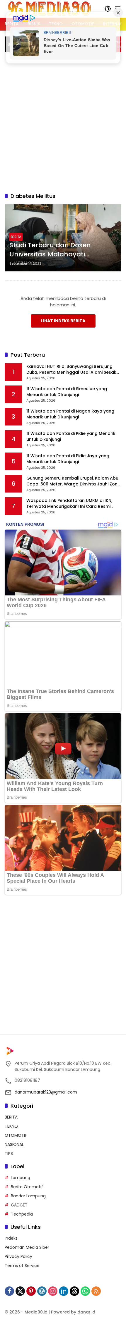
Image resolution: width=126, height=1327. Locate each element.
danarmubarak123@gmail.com (46, 1092)
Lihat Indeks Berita (63, 321)
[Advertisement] (63, 121)
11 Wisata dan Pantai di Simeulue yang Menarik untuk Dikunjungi (66, 392)
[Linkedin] (63, 1291)
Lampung (20, 1178)
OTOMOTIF (16, 1135)
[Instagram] (52, 1291)
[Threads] (74, 1291)
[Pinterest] (31, 1291)
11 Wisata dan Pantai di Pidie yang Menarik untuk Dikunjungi (70, 436)
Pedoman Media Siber (27, 1247)
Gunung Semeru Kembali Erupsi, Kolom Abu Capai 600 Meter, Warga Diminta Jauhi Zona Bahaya (73, 481)
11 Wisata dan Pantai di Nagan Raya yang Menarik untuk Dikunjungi (70, 414)
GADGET (19, 1205)
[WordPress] (42, 1291)
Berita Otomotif (27, 1187)
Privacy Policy (18, 1256)
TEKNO (11, 1126)
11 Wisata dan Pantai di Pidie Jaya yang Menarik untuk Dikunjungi (67, 459)
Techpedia (22, 1214)
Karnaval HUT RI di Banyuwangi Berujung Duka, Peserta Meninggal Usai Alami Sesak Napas (71, 369)
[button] (107, 8)
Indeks (11, 1238)
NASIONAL (14, 1144)
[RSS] (96, 1291)
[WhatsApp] (85, 1291)
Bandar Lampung (28, 1196)
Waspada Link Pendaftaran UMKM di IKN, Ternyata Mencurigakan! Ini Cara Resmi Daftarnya (69, 503)
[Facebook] (9, 1291)
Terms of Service (22, 1265)
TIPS (9, 1153)
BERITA (16, 236)
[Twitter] (20, 1291)
